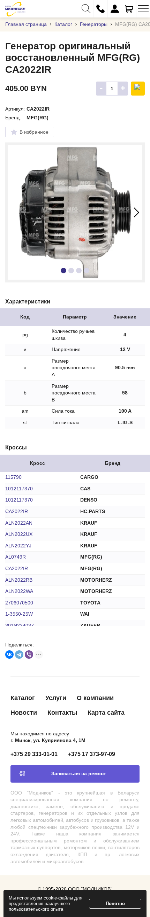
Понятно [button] (115, 903)
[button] (86, 9)
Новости (23, 712)
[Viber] (29, 654)
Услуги (55, 697)
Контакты (62, 712)
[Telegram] (19, 654)
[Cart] (129, 9)
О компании (95, 697)
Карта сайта (106, 712)
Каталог (22, 697)
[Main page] (15, 9)
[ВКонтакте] (9, 654)
